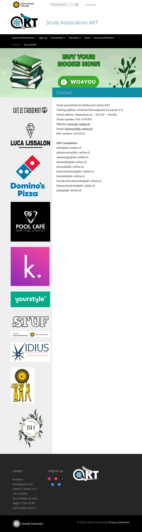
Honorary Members (104, 37)
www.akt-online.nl (78, 124)
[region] (71, 72)
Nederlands (90, 4)
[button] (4, 73)
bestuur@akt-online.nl (79, 128)
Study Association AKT (72, 22)
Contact (16, 44)
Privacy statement (118, 522)
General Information (23, 37)
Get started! (30, 44)
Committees (57, 37)
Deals (87, 37)
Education (74, 37)
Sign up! (43, 37)
